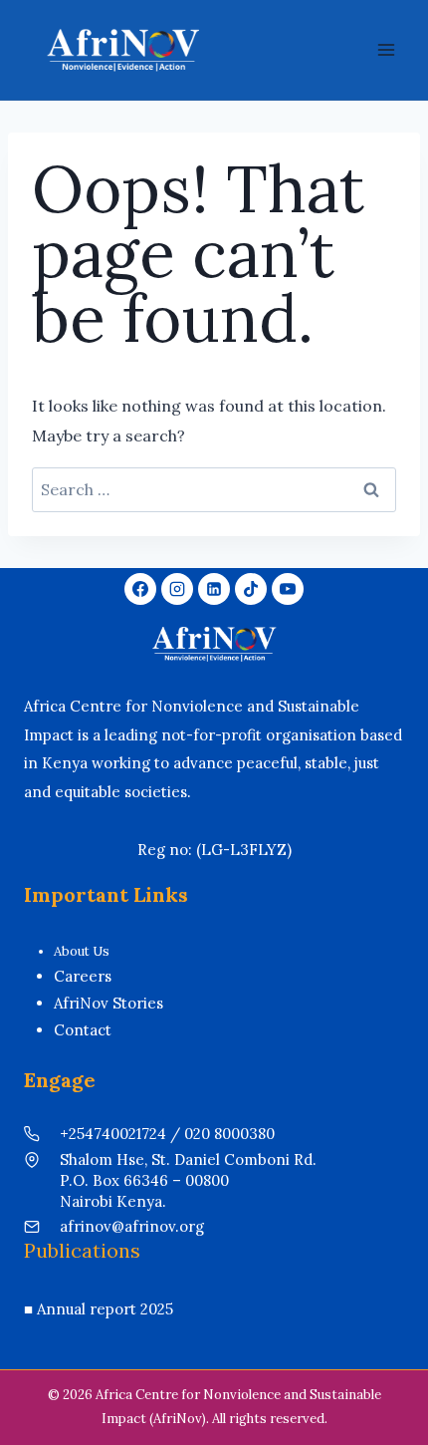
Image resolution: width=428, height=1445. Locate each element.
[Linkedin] (214, 589)
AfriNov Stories (108, 1003)
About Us (81, 951)
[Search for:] (214, 489)
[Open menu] (385, 49)
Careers (82, 976)
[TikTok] (251, 589)
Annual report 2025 (105, 1309)
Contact (82, 1029)
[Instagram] (177, 589)
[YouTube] (288, 589)
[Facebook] (140, 589)
